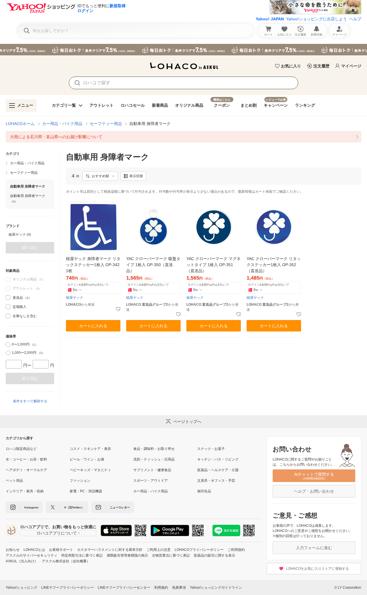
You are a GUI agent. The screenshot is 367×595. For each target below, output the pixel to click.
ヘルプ (355, 19)
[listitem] (183, 137)
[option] (30, 234)
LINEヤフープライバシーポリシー (67, 587)
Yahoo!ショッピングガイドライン (216, 587)
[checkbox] (8, 297)
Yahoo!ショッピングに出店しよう (316, 19)
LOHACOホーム (20, 123)
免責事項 (179, 587)
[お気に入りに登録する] (118, 309)
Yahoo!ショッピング (21, 587)
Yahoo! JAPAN (270, 19)
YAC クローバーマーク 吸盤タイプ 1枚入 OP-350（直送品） (153, 264)
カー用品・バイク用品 (62, 123)
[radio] (8, 344)
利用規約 (161, 587)
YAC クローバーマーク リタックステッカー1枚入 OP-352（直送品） (274, 264)
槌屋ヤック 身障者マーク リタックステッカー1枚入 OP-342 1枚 (93, 264)
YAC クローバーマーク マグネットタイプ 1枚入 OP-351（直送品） (213, 264)
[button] (100, 176)
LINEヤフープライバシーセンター (124, 587)
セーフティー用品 (106, 123)
